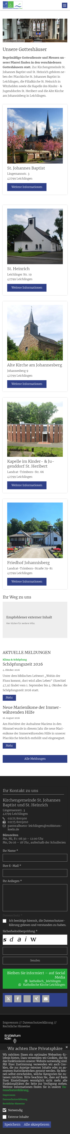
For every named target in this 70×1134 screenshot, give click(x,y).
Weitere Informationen (26, 187)
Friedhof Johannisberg (28, 562)
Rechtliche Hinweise (14, 1103)
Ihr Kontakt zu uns (20, 790)
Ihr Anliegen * (12, 881)
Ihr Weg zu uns (17, 597)
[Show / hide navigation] (64, 5)
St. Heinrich (18, 268)
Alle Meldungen (35, 758)
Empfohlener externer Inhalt (29, 617)
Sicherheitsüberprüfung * (20, 931)
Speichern (12, 1124)
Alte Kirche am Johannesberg (34, 365)
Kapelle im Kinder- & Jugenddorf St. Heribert (30, 464)
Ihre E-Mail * (12, 865)
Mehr (9, 697)
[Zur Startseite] (12, 5)
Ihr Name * (10, 850)
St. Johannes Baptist (26, 168)
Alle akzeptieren (36, 1124)
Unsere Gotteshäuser (25, 49)
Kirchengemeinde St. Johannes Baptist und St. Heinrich (31, 802)
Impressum (9, 1095)
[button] (8, 998)
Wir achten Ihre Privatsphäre (35, 1048)
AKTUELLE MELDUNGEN (27, 652)
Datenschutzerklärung (15, 1099)
